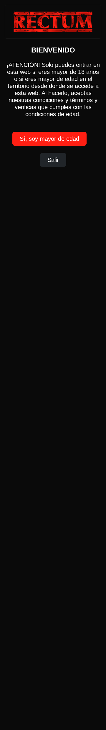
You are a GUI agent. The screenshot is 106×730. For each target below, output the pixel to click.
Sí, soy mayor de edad (49, 139)
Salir (53, 160)
